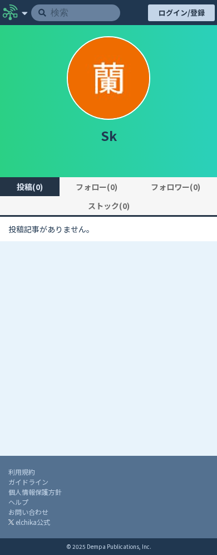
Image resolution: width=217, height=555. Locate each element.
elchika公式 (32, 522)
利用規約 (21, 471)
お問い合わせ (28, 512)
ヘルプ (18, 502)
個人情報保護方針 (35, 491)
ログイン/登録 (182, 12)
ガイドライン (28, 481)
